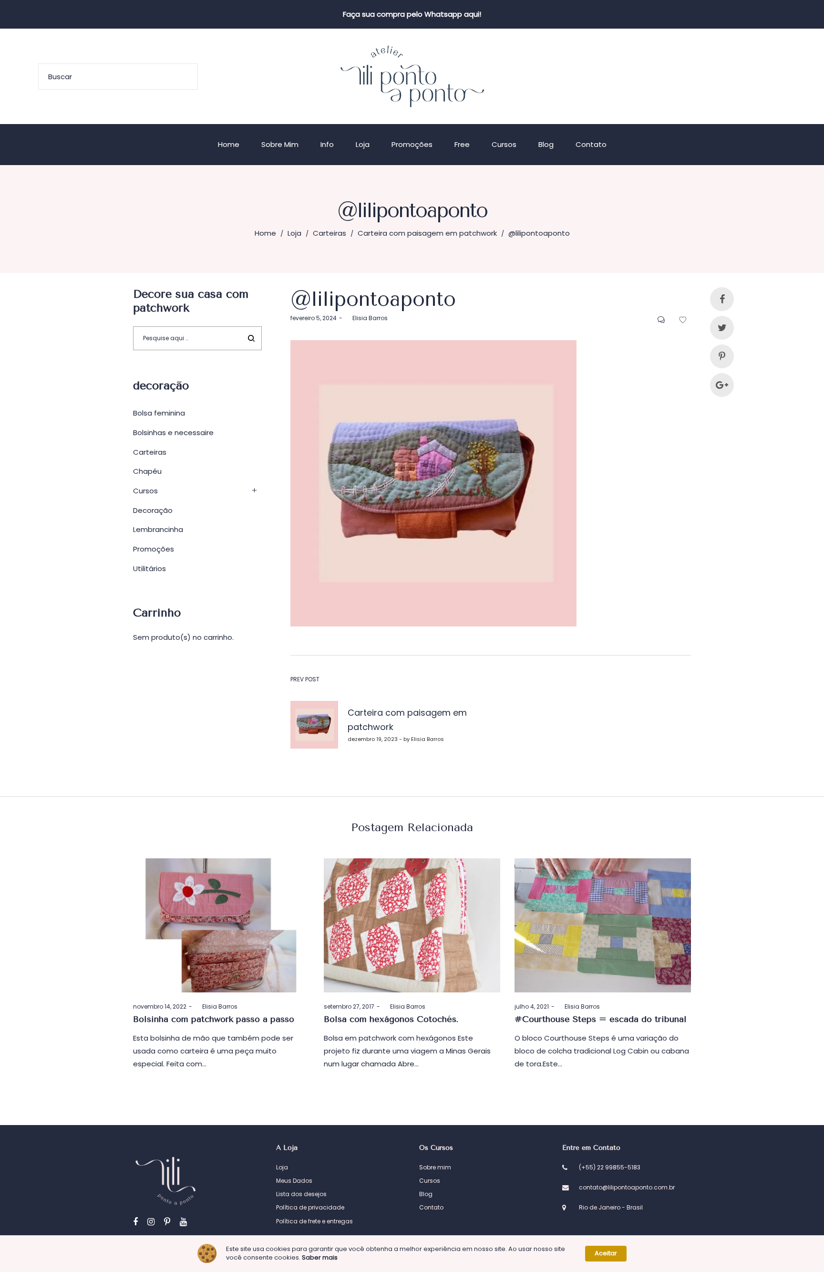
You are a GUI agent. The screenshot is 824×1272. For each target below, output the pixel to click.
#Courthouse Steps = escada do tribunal (601, 1019)
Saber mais (320, 1257)
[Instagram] (150, 1222)
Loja (294, 233)
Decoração (153, 510)
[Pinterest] (167, 1222)
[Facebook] (135, 1222)
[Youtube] (183, 1222)
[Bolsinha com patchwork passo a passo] (221, 925)
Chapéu (147, 471)
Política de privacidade (310, 1207)
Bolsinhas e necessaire (173, 432)
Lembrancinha (158, 529)
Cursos (145, 491)
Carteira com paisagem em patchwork (427, 233)
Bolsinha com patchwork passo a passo (213, 1019)
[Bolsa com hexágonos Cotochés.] (412, 925)
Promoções (153, 549)
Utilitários (149, 568)
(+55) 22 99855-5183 (609, 1167)
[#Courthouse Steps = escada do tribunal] (603, 925)
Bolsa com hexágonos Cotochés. (391, 1019)
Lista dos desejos (301, 1194)
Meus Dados (294, 1181)
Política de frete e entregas (314, 1221)
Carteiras (329, 233)
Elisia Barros (366, 318)
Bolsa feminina (159, 413)
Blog (426, 1194)
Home (265, 233)
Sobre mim (435, 1167)
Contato (431, 1207)
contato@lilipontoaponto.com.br (627, 1187)
